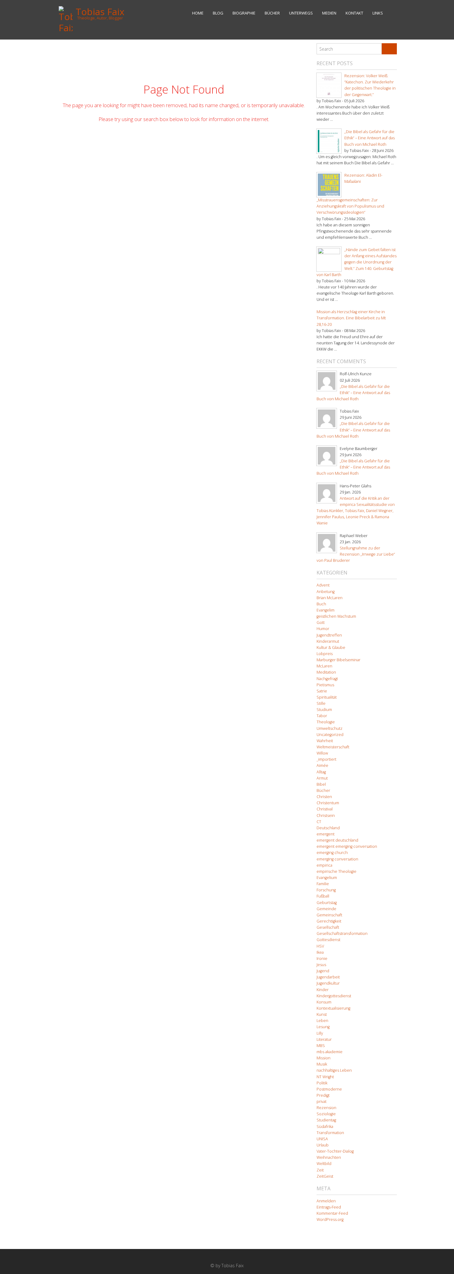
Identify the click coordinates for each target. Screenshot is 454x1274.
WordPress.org (330, 1219)
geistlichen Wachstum (336, 616)
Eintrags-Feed (329, 1207)
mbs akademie (330, 1051)
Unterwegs (301, 13)
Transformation (330, 1132)
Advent (323, 585)
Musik (322, 1064)
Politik (322, 1083)
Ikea (320, 952)
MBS (321, 1045)
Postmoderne (329, 1089)
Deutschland (328, 827)
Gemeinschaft (329, 915)
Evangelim (325, 610)
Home (198, 13)
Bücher (272, 13)
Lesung (323, 1026)
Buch (321, 604)
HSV (320, 946)
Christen (324, 796)
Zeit (320, 1170)
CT (319, 821)
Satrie (322, 691)
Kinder (323, 989)
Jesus (321, 964)
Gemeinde (326, 908)
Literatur (324, 1039)
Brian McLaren (330, 597)
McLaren (324, 666)
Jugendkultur (328, 983)
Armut (322, 778)
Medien (329, 13)
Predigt (323, 1095)
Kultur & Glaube (331, 647)
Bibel (321, 784)
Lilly (320, 1033)
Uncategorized (330, 734)
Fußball (323, 896)
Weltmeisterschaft (333, 747)
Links (377, 13)
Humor (323, 628)
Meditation (326, 672)
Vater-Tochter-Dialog (335, 1151)
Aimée (322, 765)
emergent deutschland (337, 840)
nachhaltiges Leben (334, 1070)
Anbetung (325, 591)
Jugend (323, 970)
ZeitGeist (325, 1176)
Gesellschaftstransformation (342, 933)
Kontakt (354, 13)
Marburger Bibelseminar (338, 659)
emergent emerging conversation (347, 846)
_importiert (326, 759)
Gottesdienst (328, 939)
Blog (218, 13)
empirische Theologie (336, 871)
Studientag (326, 1120)
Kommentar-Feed (332, 1213)
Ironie (322, 958)
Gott (321, 622)
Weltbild (324, 1163)
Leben (322, 1020)
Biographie (244, 13)
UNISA (322, 1139)
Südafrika (325, 1126)
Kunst (322, 1014)
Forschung (326, 890)
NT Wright (325, 1076)
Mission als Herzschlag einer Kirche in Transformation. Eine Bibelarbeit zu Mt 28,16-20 (351, 318)
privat (321, 1101)
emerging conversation (337, 859)
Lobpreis (325, 653)
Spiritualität (327, 697)
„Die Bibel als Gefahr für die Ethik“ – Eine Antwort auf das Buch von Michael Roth (369, 138)
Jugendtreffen (329, 635)
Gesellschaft (328, 927)
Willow (322, 753)
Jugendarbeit (328, 977)
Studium (324, 709)
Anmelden (326, 1201)
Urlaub (323, 1145)
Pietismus (325, 684)
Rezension (326, 1107)
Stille (321, 703)
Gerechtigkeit (329, 921)
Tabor (322, 715)
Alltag (321, 772)
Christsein (326, 815)
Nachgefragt (327, 678)
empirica (324, 865)
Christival (325, 809)
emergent (325, 834)
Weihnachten (329, 1157)
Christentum (328, 802)
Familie (323, 883)
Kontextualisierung (333, 1008)
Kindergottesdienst (334, 996)
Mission (323, 1058)
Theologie (326, 722)
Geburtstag (327, 902)
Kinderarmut (328, 641)
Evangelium (327, 877)
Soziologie (326, 1113)
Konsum (324, 1002)
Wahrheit (325, 740)
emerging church (332, 852)
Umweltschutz (330, 728)
